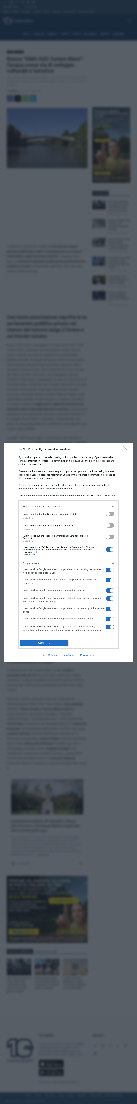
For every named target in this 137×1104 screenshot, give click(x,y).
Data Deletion (49, 655)
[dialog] (68, 552)
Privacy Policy (87, 655)
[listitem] (68, 506)
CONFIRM (44, 643)
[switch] (110, 514)
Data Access (68, 655)
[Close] (126, 449)
